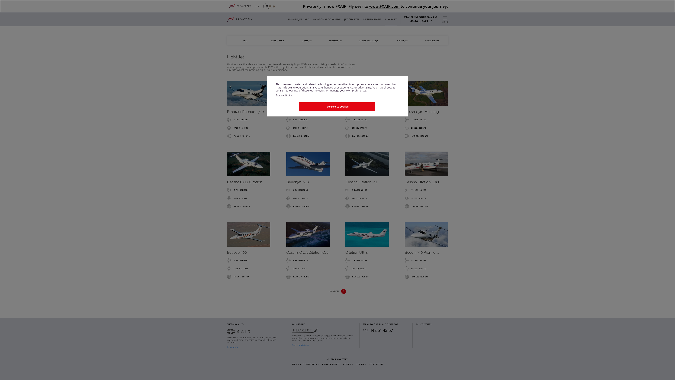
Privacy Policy (284, 95)
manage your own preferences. (348, 90)
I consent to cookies (337, 106)
